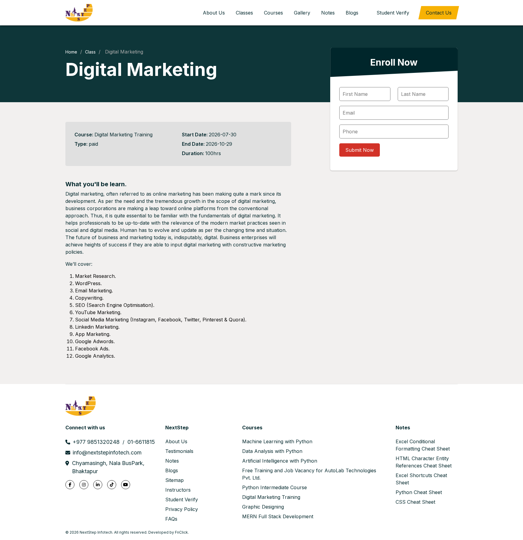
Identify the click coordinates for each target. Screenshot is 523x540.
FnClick (181, 532)
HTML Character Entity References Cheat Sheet (424, 462)
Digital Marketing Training (271, 497)
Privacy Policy (181, 509)
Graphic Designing (263, 507)
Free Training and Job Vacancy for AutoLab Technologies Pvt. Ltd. (309, 474)
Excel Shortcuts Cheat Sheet (421, 479)
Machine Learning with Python (277, 441)
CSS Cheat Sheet (415, 502)
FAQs (171, 519)
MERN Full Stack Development (277, 516)
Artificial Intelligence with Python (279, 461)
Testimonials (179, 451)
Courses (273, 13)
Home (71, 51)
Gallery (302, 13)
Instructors (178, 490)
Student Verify (181, 499)
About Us (214, 13)
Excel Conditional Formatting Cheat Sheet (423, 445)
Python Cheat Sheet (419, 492)
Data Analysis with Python (272, 451)
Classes (244, 13)
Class (90, 51)
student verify (393, 13)
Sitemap (174, 480)
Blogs (352, 13)
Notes (328, 13)
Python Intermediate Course (274, 487)
